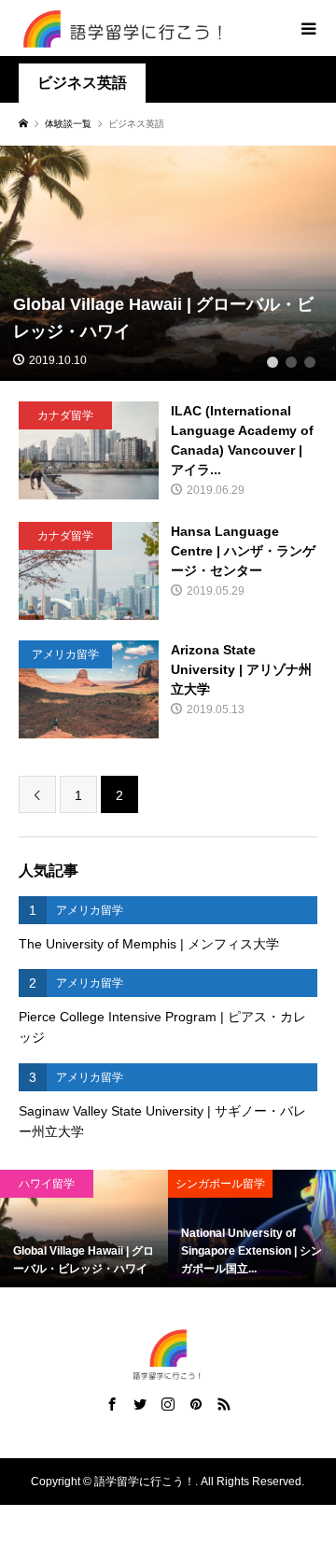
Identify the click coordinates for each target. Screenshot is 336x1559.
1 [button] (272, 362)
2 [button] (291, 362)
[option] (165, 1228)
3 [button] (310, 362)
